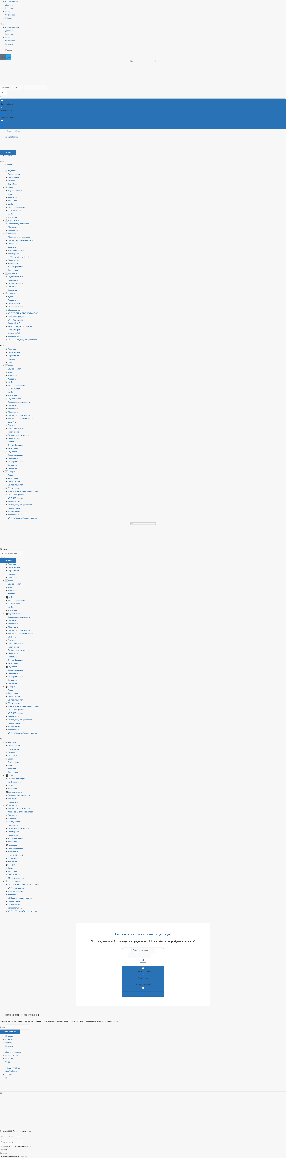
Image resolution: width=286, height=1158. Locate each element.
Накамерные (13, 254)
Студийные (12, 244)
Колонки (11, 181)
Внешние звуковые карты (19, 224)
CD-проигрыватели (16, 307)
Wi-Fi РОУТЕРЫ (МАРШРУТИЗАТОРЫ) (24, 313)
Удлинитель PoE (15, 336)
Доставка (9, 5)
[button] (143, 24)
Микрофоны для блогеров (19, 237)
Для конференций (15, 267)
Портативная (13, 177)
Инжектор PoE (14, 333)
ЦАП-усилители (14, 210)
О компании (10, 15)
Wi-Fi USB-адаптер (15, 320)
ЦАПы (10, 214)
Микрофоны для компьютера (20, 240)
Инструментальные (16, 250)
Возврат (8, 11)
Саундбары (12, 184)
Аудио (10, 297)
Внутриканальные (15, 277)
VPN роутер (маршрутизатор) (20, 326)
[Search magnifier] (3, 92)
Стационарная (14, 174)
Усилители (12, 217)
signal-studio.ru (21, 1136)
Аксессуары (13, 201)
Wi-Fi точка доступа (16, 317)
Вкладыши (12, 290)
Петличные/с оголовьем (18, 257)
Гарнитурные (13, 260)
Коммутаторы (14, 330)
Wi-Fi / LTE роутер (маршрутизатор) (22, 340)
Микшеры (12, 227)
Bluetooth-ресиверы (16, 207)
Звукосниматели (15, 191)
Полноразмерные (15, 283)
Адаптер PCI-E (14, 323)
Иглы (10, 194)
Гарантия (9, 8)
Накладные (13, 280)
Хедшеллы (12, 197)
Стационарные (14, 303)
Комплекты (13, 230)
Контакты (9, 18)
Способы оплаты (12, 2)
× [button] (7, 1153)
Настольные (13, 264)
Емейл (2, 1027)
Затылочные (13, 287)
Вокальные (13, 247)
